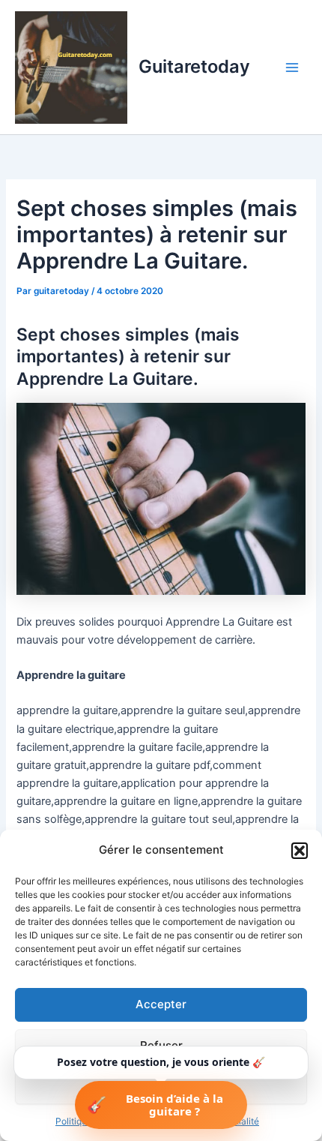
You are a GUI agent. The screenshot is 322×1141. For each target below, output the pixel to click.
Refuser (161, 1045)
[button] (299, 850)
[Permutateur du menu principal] (292, 67)
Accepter (161, 1004)
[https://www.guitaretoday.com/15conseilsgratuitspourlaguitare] (160, 498)
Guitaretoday (194, 66)
